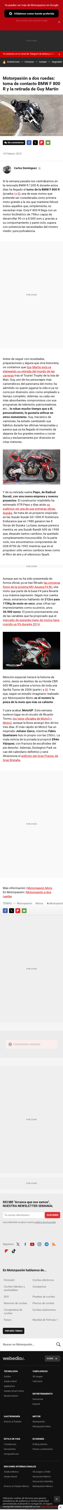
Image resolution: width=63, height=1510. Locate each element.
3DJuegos (38, 1376)
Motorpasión (24, 903)
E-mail (48, 142)
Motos (39, 903)
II (18, 193)
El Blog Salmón (40, 1444)
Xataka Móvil (10, 1381)
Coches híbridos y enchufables (14, 1288)
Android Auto (13, 62)
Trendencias (10, 1444)
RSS (54, 1244)
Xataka (7, 1376)
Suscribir (52, 1215)
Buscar (58, 1344)
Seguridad (57, 62)
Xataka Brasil (10, 1476)
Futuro (7, 1319)
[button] (27, 168)
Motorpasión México (43, 1486)
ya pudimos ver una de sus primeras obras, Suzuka (29, 509)
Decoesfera (10, 1449)
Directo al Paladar (12, 1421)
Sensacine (38, 1399)
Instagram (39, 1244)
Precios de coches (43, 1303)
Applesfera (9, 1386)
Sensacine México (42, 1476)
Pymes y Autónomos (43, 1449)
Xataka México (11, 1471)
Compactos (39, 1286)
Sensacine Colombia (43, 1481)
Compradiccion (11, 1454)
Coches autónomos (44, 1309)
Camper (43, 62)
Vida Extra (37, 1381)
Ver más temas (13, 1331)
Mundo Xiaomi (11, 1396)
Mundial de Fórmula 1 (45, 1319)
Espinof (36, 1404)
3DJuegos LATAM (41, 1471)
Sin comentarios (16, 142)
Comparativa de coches (13, 1311)
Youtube (32, 1244)
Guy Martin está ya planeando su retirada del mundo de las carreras (29, 371)
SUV (6, 1296)
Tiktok (13, 1250)
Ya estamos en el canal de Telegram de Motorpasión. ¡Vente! (32, 54)
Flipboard (41, 142)
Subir (50, 1358)
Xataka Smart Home (14, 1391)
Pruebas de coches (44, 1296)
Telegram (46, 1244)
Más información (49, 1506)
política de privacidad (45, 1222)
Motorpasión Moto (39, 888)
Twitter (35, 142)
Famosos (29, 62)
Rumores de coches (15, 1303)
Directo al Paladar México (16, 1486)
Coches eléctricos (43, 1280)
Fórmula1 (9, 1280)
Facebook (29, 142)
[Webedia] (13, 1360)
